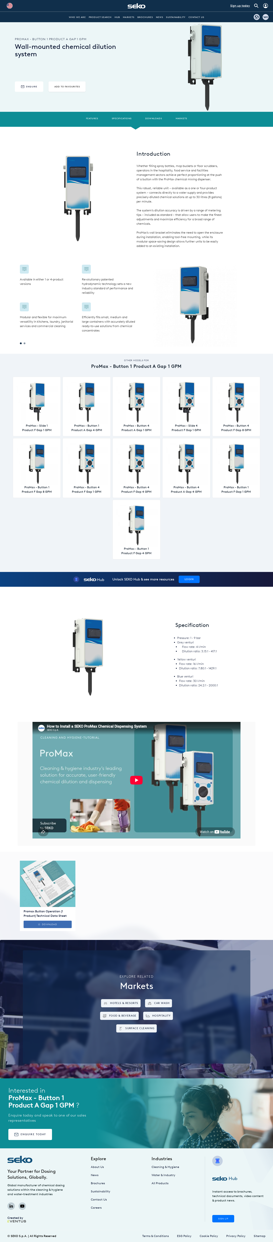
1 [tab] (21, 343)
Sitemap (260, 1236)
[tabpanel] (78, 299)
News (159, 17)
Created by (15, 1218)
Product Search (100, 17)
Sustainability (176, 17)
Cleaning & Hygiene (165, 1167)
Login (189, 579)
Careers (96, 1207)
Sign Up (223, 1218)
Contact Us (196, 17)
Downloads (153, 118)
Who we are (77, 17)
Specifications (121, 118)
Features (92, 118)
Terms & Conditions (155, 1236)
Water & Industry (163, 1175)
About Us (97, 1167)
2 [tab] (24, 343)
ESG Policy (184, 1236)
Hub (117, 17)
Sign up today (240, 5)
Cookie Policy (209, 1236)
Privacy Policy (236, 1236)
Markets (128, 17)
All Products (160, 1183)
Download (49, 924)
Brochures (145, 17)
